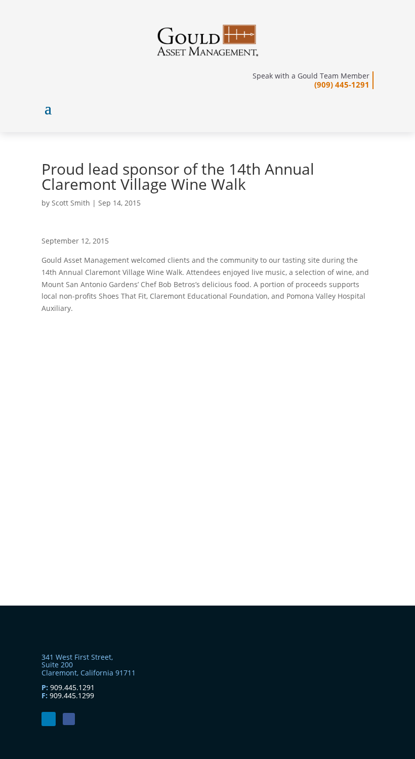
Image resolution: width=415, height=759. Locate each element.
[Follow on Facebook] (69, 719)
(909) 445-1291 (341, 84)
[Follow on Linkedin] (49, 719)
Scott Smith (71, 203)
